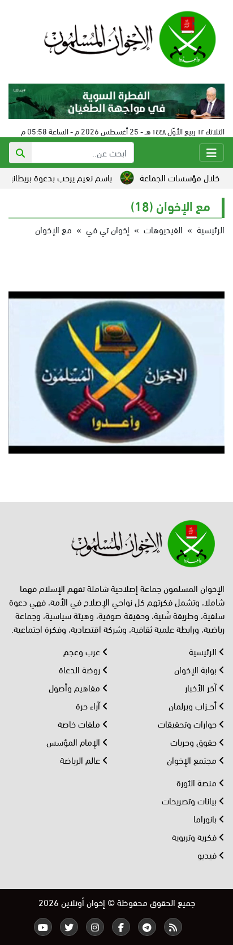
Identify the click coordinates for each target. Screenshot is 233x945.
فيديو (208, 854)
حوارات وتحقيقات (188, 723)
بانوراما (206, 818)
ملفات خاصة (80, 723)
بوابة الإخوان (196, 669)
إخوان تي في (108, 229)
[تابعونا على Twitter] (69, 927)
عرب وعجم (82, 650)
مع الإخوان (53, 229)
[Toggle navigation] (211, 152)
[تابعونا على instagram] (95, 927)
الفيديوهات (163, 229)
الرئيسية (211, 229)
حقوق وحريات (194, 741)
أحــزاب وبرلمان (194, 705)
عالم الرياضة (81, 759)
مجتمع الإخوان (193, 759)
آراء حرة (89, 705)
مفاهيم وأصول (75, 687)
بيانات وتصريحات (190, 800)
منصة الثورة (197, 782)
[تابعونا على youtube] (43, 927)
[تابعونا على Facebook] (121, 927)
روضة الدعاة (80, 669)
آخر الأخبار (202, 687)
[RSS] (173, 927)
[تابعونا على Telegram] (147, 927)
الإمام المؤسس (74, 741)
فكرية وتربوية (195, 836)
